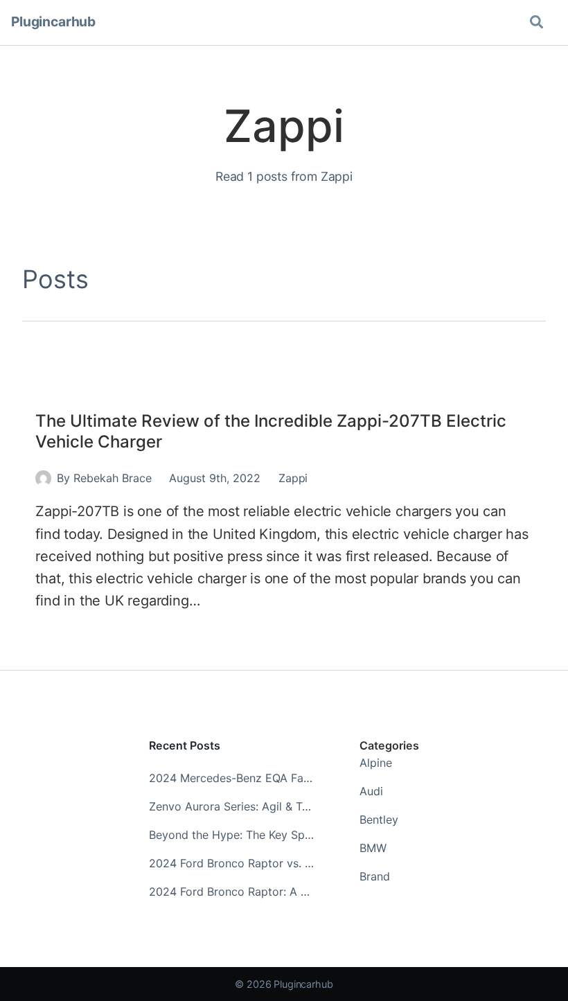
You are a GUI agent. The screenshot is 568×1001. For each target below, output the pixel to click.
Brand (375, 876)
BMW (373, 848)
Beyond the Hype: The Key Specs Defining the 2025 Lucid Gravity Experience (232, 835)
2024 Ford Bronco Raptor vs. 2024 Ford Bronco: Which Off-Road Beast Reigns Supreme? (232, 863)
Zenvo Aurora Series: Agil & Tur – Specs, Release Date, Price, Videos (232, 806)
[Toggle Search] (536, 22)
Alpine (376, 763)
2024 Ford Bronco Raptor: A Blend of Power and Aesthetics (232, 891)
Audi (371, 791)
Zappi (293, 478)
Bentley (379, 819)
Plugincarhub (53, 21)
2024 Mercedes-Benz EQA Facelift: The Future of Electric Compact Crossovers (232, 778)
